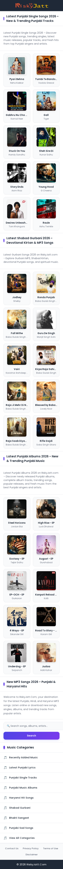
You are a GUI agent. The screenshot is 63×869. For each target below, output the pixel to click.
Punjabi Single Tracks (23, 777)
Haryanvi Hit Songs (21, 797)
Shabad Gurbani (19, 808)
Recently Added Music (23, 757)
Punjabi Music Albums (23, 787)
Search (31, 735)
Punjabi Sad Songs (21, 828)
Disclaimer (32, 854)
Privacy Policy (31, 848)
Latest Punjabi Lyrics (22, 767)
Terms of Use (50, 848)
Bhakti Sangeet (19, 818)
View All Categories (22, 838)
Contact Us (11, 848)
